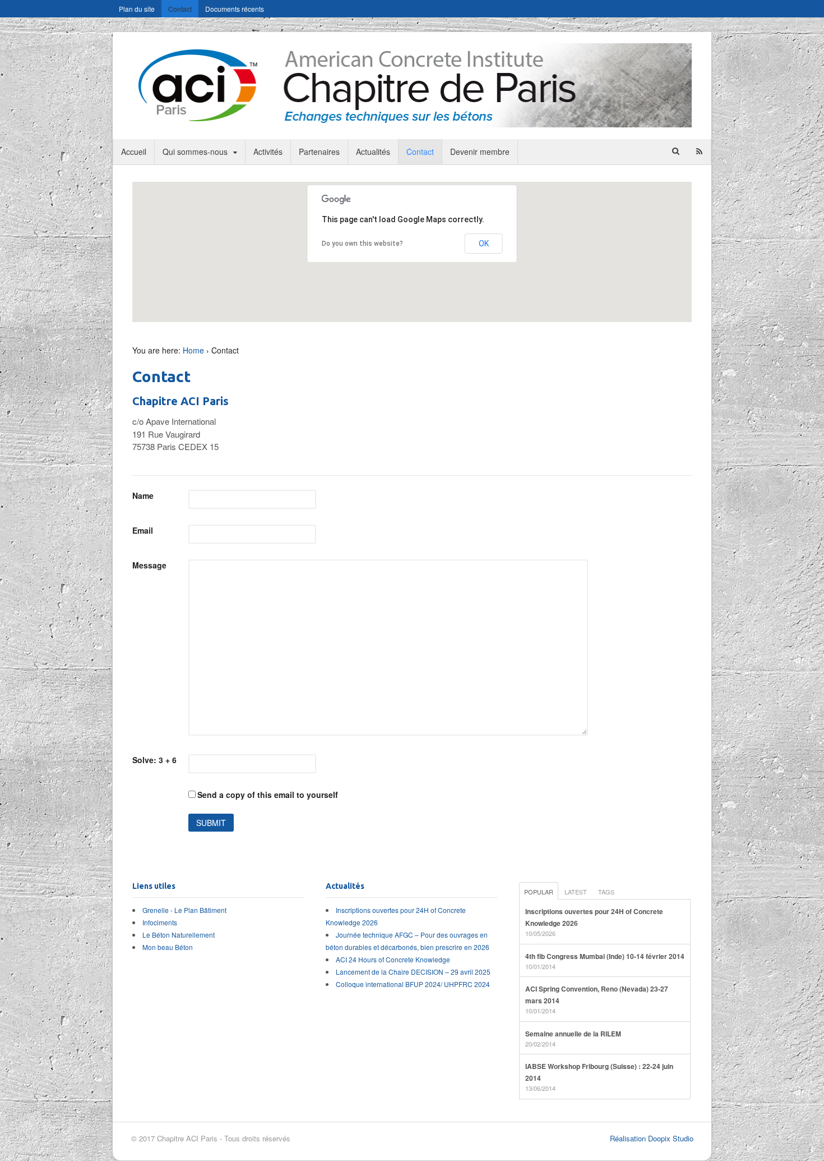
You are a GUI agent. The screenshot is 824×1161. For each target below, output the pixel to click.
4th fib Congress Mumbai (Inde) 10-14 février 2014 (604, 956)
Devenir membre (480, 151)
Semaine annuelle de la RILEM (573, 1034)
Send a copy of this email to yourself (267, 794)
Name (143, 495)
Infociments (159, 922)
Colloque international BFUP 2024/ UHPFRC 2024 (413, 984)
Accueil (133, 151)
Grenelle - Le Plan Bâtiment (184, 910)
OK (484, 243)
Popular (538, 891)
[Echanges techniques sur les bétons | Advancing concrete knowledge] (412, 121)
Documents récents (234, 8)
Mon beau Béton (167, 947)
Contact (180, 8)
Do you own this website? (362, 243)
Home (193, 350)
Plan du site (137, 8)
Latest (575, 891)
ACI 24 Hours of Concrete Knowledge (393, 959)
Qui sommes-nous (195, 151)
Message (149, 565)
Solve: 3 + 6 (154, 759)
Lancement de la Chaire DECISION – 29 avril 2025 (413, 971)
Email (142, 530)
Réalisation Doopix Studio (651, 1138)
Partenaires (319, 151)
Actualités (373, 151)
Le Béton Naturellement (178, 934)
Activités (268, 151)
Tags (606, 891)
